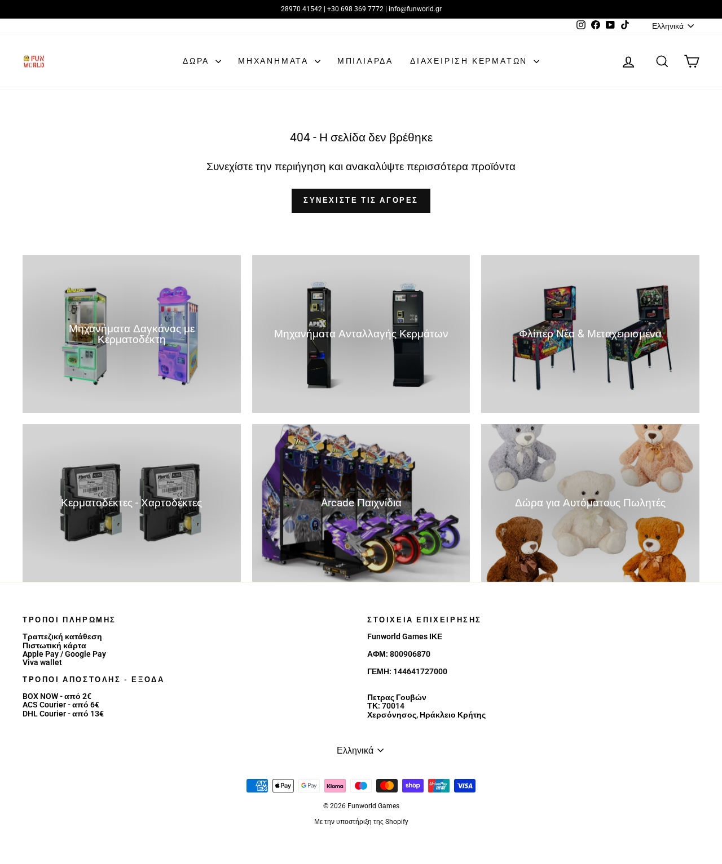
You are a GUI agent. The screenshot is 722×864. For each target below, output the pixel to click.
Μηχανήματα (275, 60)
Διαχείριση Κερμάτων (470, 60)
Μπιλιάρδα (365, 60)
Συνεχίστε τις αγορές (361, 200)
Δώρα (198, 60)
